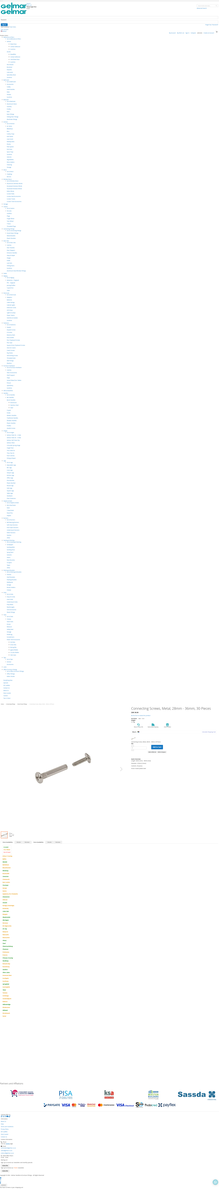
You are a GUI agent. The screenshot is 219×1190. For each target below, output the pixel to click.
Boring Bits (13, 647)
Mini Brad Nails (11, 505)
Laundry (9, 106)
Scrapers (9, 562)
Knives (9, 624)
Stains (8, 557)
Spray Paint (10, 552)
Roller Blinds (10, 191)
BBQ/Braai (10, 129)
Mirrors (9, 176)
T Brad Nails (10, 510)
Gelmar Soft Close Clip (13, 440)
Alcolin (9, 52)
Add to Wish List (152, 752)
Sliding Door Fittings (12, 117)
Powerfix (9, 70)
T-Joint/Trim (10, 288)
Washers (9, 363)
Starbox (9, 535)
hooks (8, 260)
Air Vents (9, 126)
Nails (8, 508)
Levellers (9, 213)
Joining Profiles (11, 285)
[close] (1, 1)
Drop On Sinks (11, 597)
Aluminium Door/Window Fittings (16, 271)
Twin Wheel (10, 221)
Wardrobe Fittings (12, 119)
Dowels (9, 327)
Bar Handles (10, 397)
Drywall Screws (11, 330)
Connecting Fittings (10, 704)
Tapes (8, 565)
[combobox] (207, 5)
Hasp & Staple (11, 255)
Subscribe (5, 1165)
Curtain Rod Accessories (14, 196)
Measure (9, 627)
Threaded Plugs (11, 226)
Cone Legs (10, 470)
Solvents (9, 555)
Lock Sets (9, 263)
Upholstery (10, 385)
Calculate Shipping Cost (209, 732)
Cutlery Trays (10, 134)
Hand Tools (10, 621)
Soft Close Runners (12, 525)
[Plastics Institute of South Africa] (65, 1099)
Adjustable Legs (11, 465)
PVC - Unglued (11, 283)
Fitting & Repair (11, 458)
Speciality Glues (11, 75)
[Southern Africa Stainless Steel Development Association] (197, 1099)
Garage (9, 585)
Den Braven (10, 64)
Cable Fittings (11, 302)
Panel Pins (10, 513)
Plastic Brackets (11, 238)
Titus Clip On (10, 453)
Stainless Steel (14, 405)
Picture (9, 383)
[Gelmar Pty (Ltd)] (14, 8)
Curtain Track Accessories (14, 201)
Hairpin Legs (10, 473)
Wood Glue (13, 44)
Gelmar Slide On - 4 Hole (14, 437)
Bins (8, 131)
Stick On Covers (11, 348)
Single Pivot (10, 448)
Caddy (8, 87)
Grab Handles (11, 89)
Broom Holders (11, 587)
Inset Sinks (10, 599)
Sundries (12, 49)
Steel (11, 408)
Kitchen (9, 662)
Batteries (9, 300)
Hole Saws (13, 655)
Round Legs (10, 485)
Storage (9, 167)
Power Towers (11, 315)
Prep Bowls (10, 604)
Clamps (9, 590)
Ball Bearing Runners (13, 522)
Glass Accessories (12, 372)
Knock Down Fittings (12, 233)
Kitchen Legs (10, 475)
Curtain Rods (10, 194)
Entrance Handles (12, 253)
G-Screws (9, 332)
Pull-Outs (9, 149)
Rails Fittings (10, 114)
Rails (8, 111)
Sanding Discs (11, 550)
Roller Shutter (11, 676)
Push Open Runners (12, 527)
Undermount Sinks (12, 602)
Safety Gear (10, 629)
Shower (9, 94)
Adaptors (9, 297)
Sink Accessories (11, 609)
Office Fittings (11, 674)
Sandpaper (10, 544)
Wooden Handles (12, 420)
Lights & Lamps (11, 313)
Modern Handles (11, 415)
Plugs (8, 216)
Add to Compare (162, 752)
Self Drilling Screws (12, 355)
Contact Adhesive (15, 46)
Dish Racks (10, 136)
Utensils (9, 157)
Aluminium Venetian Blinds (14, 183)
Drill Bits (12, 642)
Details (19, 842)
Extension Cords (11, 307)
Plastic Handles (11, 423)
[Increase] (132, 750)
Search (28, 3)
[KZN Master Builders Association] (153, 1099)
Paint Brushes (11, 560)
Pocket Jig (9, 634)
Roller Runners (11, 532)
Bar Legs (9, 467)
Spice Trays (10, 152)
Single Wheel (10, 218)
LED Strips (10, 310)
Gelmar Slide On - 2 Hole (14, 435)
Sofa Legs (9, 488)
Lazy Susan (10, 139)
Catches (9, 245)
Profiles (9, 109)
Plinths (9, 144)
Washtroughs (10, 607)
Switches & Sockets (12, 318)
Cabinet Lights (11, 305)
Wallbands (10, 582)
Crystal (9, 410)
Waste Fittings (11, 612)
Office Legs (10, 478)
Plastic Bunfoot (11, 483)
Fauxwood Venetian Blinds (14, 188)
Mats (8, 92)
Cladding (9, 174)
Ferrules (9, 211)
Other (8, 538)
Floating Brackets (12, 579)
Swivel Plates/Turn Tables (14, 380)
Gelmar (9, 41)
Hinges (9, 258)
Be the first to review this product (140, 715)
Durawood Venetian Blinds (14, 186)
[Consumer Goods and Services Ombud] (22, 1096)
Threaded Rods (11, 358)
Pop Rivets (10, 353)
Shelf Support (11, 375)
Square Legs (10, 491)
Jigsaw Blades (14, 650)
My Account (172, 33)
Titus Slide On (11, 450)
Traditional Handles (12, 418)
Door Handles (11, 247)
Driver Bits (13, 645)
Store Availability (8, 842)
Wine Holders (11, 162)
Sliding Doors (10, 265)
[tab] (7, 842)
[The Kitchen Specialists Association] (109, 1099)
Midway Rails (10, 141)
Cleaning (9, 164)
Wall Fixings (10, 360)
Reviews (27, 842)
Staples (9, 515)
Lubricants (10, 72)
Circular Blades (14, 652)
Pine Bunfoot (10, 480)
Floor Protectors (11, 498)
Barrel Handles (11, 400)
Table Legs (10, 493)
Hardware (9, 496)
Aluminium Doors (12, 104)
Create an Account (209, 33)
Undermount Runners (13, 530)
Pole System (10, 147)
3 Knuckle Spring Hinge (13, 445)
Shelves (9, 574)
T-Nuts (9, 224)
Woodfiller (13, 54)
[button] (121, 769)
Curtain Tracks (11, 199)
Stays (8, 378)
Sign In (187, 33)
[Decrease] (132, 745)
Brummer (9, 67)
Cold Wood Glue (14, 59)
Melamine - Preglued (13, 280)
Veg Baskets (10, 159)
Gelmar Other (11, 443)
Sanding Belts (11, 547)
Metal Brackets (11, 236)
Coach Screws (11, 350)
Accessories (10, 84)
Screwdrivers (10, 637)
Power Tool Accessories (13, 639)
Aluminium (13, 402)
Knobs (8, 413)
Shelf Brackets (11, 577)
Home (2, 704)
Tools (8, 290)
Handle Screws (11, 428)
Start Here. (13, 27)
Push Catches (11, 455)
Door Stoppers (11, 250)
